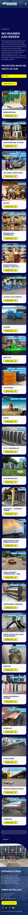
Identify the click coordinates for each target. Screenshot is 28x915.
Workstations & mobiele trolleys (11, 266)
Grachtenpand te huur (13, 142)
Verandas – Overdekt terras (12, 509)
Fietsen (6, 327)
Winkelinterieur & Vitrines (11, 697)
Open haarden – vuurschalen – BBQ (11, 573)
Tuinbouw (7, 819)
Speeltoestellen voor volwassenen (13, 635)
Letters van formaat (12, 297)
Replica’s (7, 357)
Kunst (6, 418)
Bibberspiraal (9, 112)
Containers (8, 388)
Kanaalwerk (8, 758)
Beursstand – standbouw (9, 234)
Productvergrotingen (13, 789)
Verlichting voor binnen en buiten (11, 541)
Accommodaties (10, 478)
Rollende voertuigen (12, 173)
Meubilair (7, 728)
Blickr (6, 203)
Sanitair (6, 666)
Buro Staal (19, 911)
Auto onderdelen (11, 448)
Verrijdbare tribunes (12, 604)
